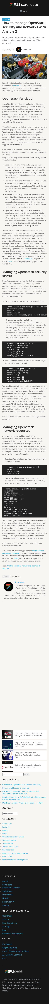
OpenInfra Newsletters (12, 933)
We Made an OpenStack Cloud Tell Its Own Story (21, 785)
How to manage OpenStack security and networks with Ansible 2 (24, 27)
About (5, 881)
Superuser (27, 49)
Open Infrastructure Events (13, 837)
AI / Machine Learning (12, 954)
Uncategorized (8, 850)
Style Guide (7, 891)
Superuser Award (9, 840)
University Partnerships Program (15, 853)
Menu (26, 11)
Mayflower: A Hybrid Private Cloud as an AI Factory (22, 803)
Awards (5, 905)
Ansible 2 (17, 85)
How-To (5, 830)
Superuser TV (7, 843)
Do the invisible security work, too (15, 788)
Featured (6, 827)
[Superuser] (8, 591)
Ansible (10, 566)
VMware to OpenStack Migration (15, 860)
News (4, 833)
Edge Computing (9, 947)
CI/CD (4, 958)
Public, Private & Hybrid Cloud (15, 951)
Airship (5, 919)
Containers (7, 944)
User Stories (7, 856)
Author (6, 577)
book (16, 558)
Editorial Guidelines (11, 887)
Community (7, 824)
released (28, 259)
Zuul (4, 930)
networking (26, 566)
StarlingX (6, 926)
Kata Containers (9, 923)
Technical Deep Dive (10, 846)
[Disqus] (24, 636)
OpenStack (7, 916)
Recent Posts (15, 577)
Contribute (7, 884)
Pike (10, 261)
